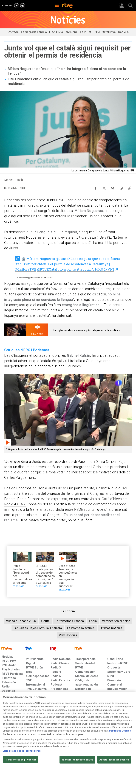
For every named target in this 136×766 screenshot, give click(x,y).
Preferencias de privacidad (20, 759)
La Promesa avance (81, 628)
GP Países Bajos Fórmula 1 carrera (38, 628)
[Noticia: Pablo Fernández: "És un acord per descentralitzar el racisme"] (22, 571)
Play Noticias (68, 635)
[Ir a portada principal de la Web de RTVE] (12, 648)
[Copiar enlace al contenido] (129, 187)
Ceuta (45, 621)
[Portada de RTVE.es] (67, 5)
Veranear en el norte (116, 621)
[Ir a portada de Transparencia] (104, 649)
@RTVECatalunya (51, 269)
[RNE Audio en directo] (23, 5)
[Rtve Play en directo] (16, 5)
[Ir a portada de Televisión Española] (36, 649)
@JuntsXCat (66, 259)
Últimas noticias (111, 628)
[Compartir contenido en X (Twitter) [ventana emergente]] (104, 187)
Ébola (93, 621)
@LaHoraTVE (25, 269)
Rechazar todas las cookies (77, 759)
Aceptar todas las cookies (114, 759)
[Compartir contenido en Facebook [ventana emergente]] (95, 187)
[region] (68, 729)
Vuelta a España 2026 (21, 621)
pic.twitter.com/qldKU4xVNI (90, 269)
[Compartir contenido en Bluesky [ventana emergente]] (112, 187)
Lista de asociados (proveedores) (22, 750)
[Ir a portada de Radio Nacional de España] (61, 649)
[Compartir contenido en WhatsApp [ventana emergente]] (121, 187)
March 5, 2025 (47, 278)
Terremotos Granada (69, 621)
